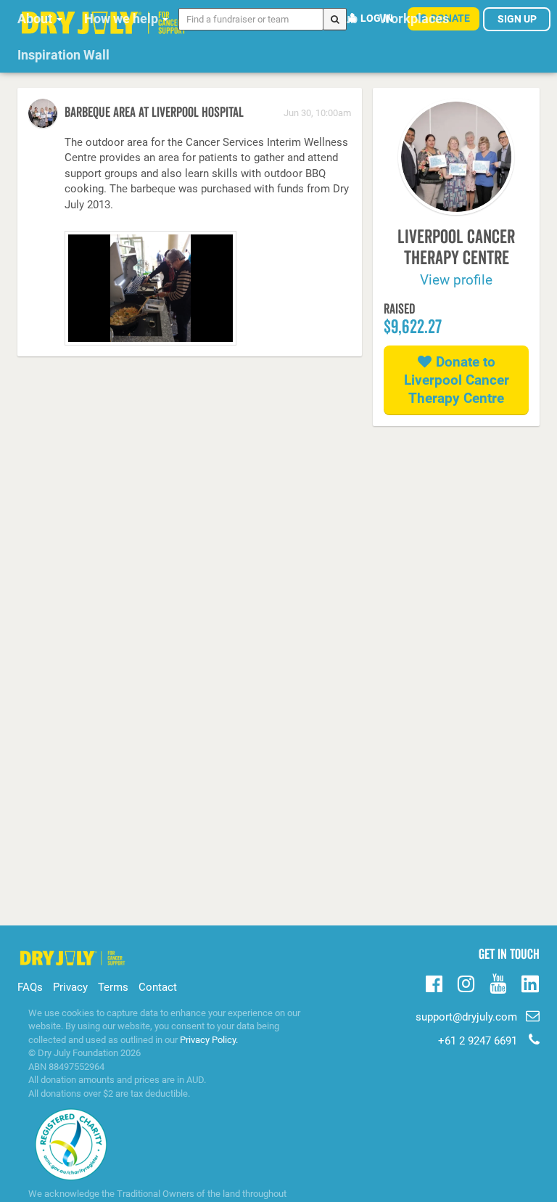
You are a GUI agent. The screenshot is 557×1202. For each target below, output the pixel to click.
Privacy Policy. (209, 1039)
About (36, 18)
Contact (158, 987)
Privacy (70, 987)
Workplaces (414, 18)
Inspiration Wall (63, 54)
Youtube (498, 982)
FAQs (30, 987)
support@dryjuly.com (466, 1016)
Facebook (434, 982)
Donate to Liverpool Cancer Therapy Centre (456, 380)
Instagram (466, 982)
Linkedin (530, 985)
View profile (456, 279)
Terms (113, 987)
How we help (122, 18)
